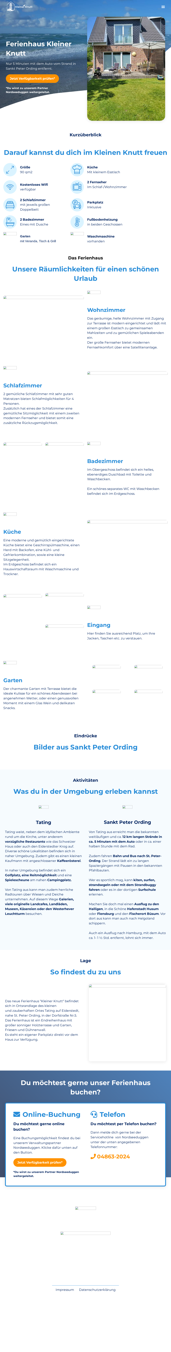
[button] (163, 7)
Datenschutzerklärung (97, 1290)
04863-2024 (113, 1156)
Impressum (65, 1290)
